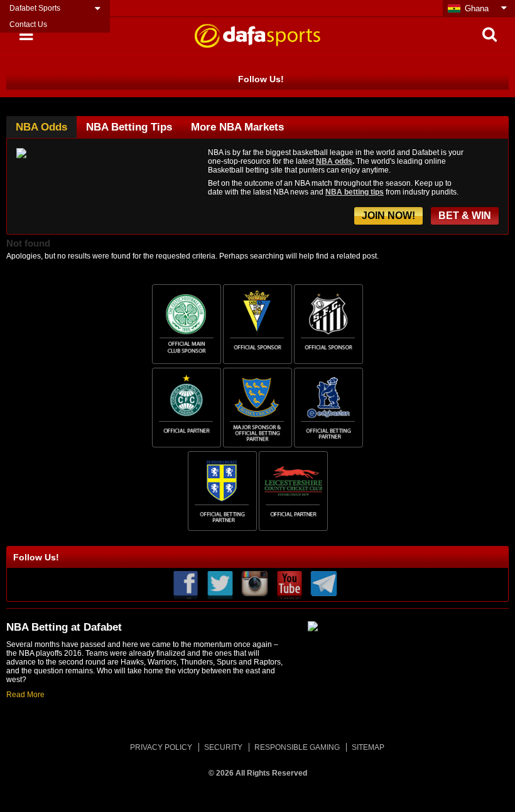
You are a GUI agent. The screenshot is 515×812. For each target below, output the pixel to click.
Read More (25, 694)
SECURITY (223, 747)
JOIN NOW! (388, 215)
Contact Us (28, 24)
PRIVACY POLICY (161, 747)
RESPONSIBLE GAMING (297, 747)
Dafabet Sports (34, 8)
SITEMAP (368, 747)
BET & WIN (464, 215)
